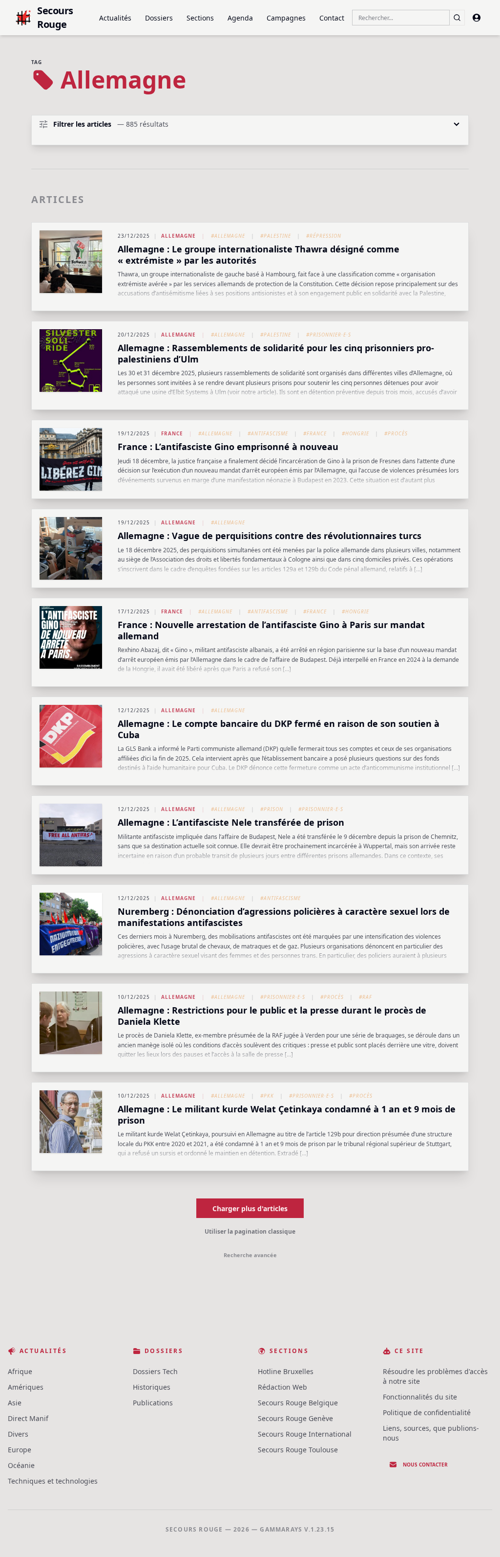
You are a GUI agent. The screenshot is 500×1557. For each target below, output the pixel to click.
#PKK (267, 1095)
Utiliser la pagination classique (250, 1231)
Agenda (240, 18)
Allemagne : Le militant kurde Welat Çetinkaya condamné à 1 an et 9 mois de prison (287, 1114)
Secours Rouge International (305, 1434)
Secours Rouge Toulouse (298, 1449)
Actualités (115, 18)
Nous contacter (425, 1464)
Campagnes (286, 18)
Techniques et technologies (53, 1481)
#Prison (271, 809)
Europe (19, 1449)
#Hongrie (355, 433)
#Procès (396, 433)
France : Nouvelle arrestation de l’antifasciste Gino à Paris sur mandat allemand (271, 630)
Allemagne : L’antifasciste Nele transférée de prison (231, 822)
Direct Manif (28, 1418)
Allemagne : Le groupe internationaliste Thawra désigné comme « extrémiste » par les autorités (258, 254)
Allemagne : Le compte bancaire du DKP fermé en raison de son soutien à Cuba (278, 729)
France (172, 433)
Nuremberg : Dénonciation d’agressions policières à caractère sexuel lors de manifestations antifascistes (284, 916)
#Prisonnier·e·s (328, 334)
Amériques (25, 1387)
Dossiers (159, 18)
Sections (200, 18)
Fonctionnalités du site (420, 1396)
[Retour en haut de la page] (478, 1535)
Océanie (21, 1465)
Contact (331, 18)
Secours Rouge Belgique (298, 1402)
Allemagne (178, 235)
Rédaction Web (282, 1387)
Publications (153, 1402)
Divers (18, 1434)
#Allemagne (228, 235)
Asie (14, 1402)
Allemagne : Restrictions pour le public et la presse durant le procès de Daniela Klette (272, 1015)
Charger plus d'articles (250, 1208)
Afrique (20, 1371)
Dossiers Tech (155, 1371)
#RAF (365, 996)
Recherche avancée (250, 1255)
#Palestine (275, 235)
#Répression (323, 235)
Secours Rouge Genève (295, 1418)
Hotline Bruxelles (285, 1371)
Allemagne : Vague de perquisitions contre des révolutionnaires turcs (269, 536)
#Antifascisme (268, 433)
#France (315, 433)
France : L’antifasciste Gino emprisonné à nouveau (228, 446)
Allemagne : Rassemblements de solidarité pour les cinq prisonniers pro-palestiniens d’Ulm (276, 353)
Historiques (151, 1387)
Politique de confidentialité (427, 1412)
